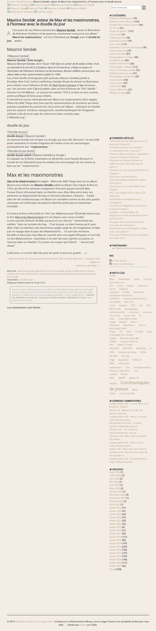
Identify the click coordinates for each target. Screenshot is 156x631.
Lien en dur (115, 34)
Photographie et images (121, 57)
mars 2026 (114, 488)
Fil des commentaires (123, 263)
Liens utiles (115, 44)
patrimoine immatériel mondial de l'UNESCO (126, 295)
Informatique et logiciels (121, 76)
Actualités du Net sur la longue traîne (34, 621)
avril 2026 (114, 484)
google (68, 271)
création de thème (127, 352)
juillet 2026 (115, 475)
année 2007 (115, 565)
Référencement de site (120, 73)
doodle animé (79, 274)
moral (120, 285)
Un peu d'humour (117, 50)
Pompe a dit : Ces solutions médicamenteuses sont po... (123, 431)
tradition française (118, 290)
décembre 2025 (117, 494)
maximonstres (46, 274)
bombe (126, 292)
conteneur (134, 312)
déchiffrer (128, 348)
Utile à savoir (116, 82)
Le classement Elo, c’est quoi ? (125, 150)
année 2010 (115, 556)
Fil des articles (119, 260)
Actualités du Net (118, 40)
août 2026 (114, 472)
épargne (123, 305)
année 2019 (115, 527)
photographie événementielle (123, 310)
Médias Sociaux (117, 92)
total (112, 569)
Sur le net (114, 27)
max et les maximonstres (26, 274)
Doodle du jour (23, 1)
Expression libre (117, 53)
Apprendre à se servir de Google (125, 47)
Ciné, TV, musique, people (122, 70)
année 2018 (115, 530)
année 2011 (115, 552)
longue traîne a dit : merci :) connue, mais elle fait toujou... (127, 418)
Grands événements (119, 63)
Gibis (128, 331)
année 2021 (115, 520)
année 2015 (115, 540)
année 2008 (115, 562)
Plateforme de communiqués (130, 248)
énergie (122, 321)
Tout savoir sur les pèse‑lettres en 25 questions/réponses (128, 142)
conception (149, 279)
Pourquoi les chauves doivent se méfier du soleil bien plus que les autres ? (126, 163)
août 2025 (114, 504)
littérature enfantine (63, 274)
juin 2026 (114, 478)
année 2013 (115, 546)
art (141, 305)
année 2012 (115, 549)
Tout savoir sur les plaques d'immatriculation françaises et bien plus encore (127, 180)
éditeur (130, 285)
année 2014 (115, 543)
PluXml (83, 624)
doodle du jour (79, 271)
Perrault (139, 331)
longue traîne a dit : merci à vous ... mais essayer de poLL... (127, 444)
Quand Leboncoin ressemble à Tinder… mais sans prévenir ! (129, 230)
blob (149, 331)
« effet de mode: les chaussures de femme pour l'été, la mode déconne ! (45, 258)
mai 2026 (114, 481)
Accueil (11, 1)
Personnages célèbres (120, 66)
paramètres (129, 325)
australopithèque (142, 367)
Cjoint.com (129, 315)
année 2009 (115, 559)
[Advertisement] (129, 113)
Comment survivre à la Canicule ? (126, 147)
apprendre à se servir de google (49, 271)
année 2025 (115, 507)
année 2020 (115, 523)
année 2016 (115, 536)
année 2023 (115, 514)
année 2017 (115, 533)
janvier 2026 (115, 491)
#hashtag (141, 348)
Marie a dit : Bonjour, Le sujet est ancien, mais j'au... (126, 412)
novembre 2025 (117, 497)
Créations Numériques (120, 18)
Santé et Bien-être (118, 89)
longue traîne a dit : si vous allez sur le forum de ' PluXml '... (129, 405)
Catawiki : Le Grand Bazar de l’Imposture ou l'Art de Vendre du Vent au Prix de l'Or (128, 215)
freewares (124, 279)
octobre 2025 (116, 501)
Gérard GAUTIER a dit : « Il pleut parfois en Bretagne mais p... (125, 424)
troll (128, 367)
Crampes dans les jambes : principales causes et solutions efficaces (129, 155)
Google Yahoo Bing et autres (123, 24)
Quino (137, 279)
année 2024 (115, 510)
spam (121, 377)
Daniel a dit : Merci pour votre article (127, 448)
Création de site (117, 37)
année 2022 (115, 517)
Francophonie (116, 79)
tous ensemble (127, 393)
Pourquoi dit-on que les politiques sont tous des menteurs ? (126, 223)
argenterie (123, 359)
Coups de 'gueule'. (118, 31)
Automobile (115, 86)
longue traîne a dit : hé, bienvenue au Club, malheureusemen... (128, 460)
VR (120, 331)
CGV (133, 305)
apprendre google (25, 271)
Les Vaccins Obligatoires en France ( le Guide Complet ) (128, 207)
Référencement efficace (121, 21)
